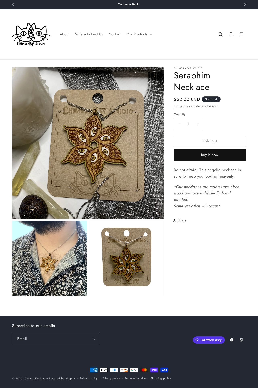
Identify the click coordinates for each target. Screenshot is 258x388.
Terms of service (135, 378)
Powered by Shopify (62, 378)
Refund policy (89, 378)
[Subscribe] (93, 338)
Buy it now (210, 154)
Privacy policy (111, 378)
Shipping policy (161, 378)
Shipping (180, 106)
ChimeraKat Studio (36, 378)
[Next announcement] (245, 4)
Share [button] (182, 220)
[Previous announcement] (12, 4)
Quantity (180, 114)
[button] (139, 34)
